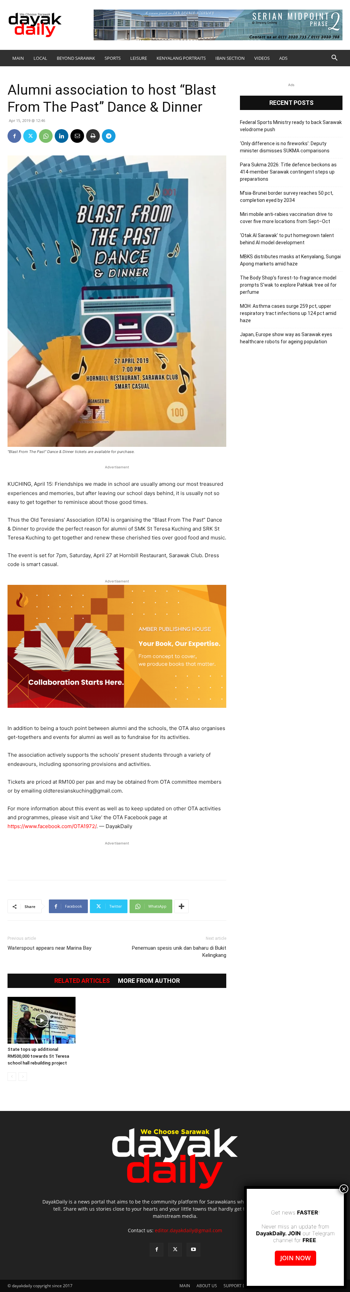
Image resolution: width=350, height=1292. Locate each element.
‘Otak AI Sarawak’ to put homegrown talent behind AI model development (287, 239)
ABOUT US (207, 1286)
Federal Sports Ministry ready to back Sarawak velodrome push (291, 126)
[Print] (93, 136)
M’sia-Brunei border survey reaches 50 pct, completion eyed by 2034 (286, 196)
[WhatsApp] (46, 136)
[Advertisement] (117, 857)
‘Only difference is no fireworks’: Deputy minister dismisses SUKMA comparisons (284, 147)
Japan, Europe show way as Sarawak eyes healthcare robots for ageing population (286, 338)
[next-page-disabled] (22, 1076)
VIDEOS (262, 58)
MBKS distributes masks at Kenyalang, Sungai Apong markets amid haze (290, 260)
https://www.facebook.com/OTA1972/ (52, 826)
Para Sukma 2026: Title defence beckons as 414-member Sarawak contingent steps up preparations (288, 172)
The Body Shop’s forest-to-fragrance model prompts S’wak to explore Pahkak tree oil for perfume (288, 285)
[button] (334, 58)
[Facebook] (14, 136)
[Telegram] (109, 136)
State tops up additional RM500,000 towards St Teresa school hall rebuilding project (38, 1056)
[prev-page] (12, 1076)
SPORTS (113, 58)
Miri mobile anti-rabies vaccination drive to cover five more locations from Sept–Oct (286, 217)
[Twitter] (30, 136)
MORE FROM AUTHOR (149, 981)
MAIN (18, 58)
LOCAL (40, 58)
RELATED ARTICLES (82, 981)
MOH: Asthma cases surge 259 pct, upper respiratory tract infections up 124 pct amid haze (288, 313)
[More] (181, 906)
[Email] (77, 136)
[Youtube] (193, 1249)
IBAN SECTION (230, 58)
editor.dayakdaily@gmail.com (188, 1230)
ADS (283, 58)
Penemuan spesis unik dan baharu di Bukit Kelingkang (179, 951)
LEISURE (138, 58)
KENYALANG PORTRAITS (181, 58)
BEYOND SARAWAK (76, 58)
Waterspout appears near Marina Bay (49, 948)
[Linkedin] (61, 136)
